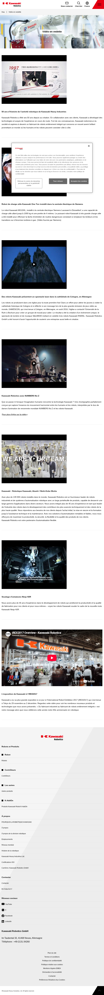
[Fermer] (89, 146)
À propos (5, 828)
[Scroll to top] (98, 990)
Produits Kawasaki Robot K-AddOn (14, 807)
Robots (4, 761)
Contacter (5, 883)
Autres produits (7, 791)
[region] (52, 168)
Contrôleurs (6, 776)
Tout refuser (58, 181)
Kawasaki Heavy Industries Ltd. (13, 856)
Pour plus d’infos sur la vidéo (15, 414)
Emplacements (7, 839)
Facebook (7, 916)
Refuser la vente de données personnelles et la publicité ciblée (29, 183)
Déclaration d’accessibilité (52, 972)
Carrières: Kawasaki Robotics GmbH (15, 868)
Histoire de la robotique (10, 851)
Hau (3, 12)
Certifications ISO (8, 862)
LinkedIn (7, 922)
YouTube (7, 905)
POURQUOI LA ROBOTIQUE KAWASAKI (17, 822)
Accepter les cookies (79, 181)
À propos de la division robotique (14, 834)
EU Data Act (6, 890)
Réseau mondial (8, 845)
